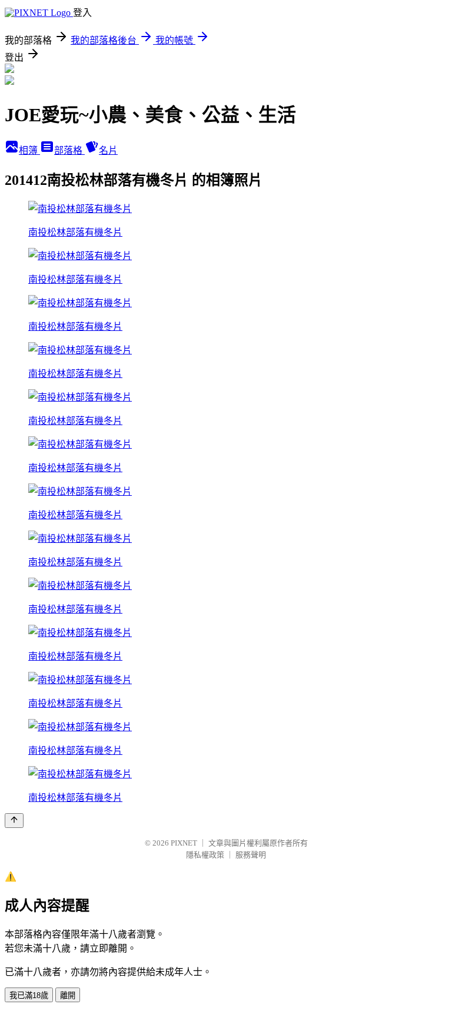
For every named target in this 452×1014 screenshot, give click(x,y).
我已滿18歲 (28, 995)
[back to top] (14, 820)
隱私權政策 (205, 854)
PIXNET (184, 843)
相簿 (29, 150)
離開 (67, 995)
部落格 (69, 150)
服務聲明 (250, 854)
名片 (108, 150)
